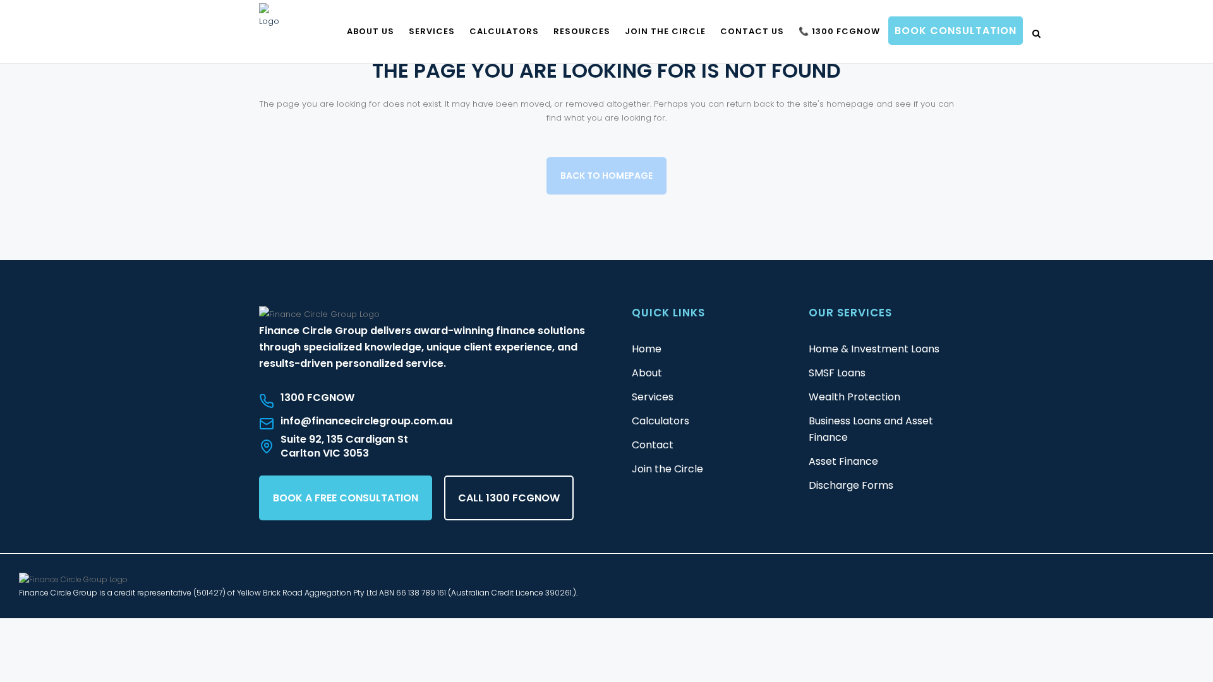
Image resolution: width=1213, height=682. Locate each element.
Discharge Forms (851, 485)
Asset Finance (843, 461)
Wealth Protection (854, 397)
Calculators (660, 421)
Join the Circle (667, 469)
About (647, 373)
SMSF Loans (837, 373)
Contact (652, 445)
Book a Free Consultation (345, 498)
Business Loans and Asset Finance (871, 429)
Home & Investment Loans (874, 349)
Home (646, 349)
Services (652, 397)
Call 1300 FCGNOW (509, 498)
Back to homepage (606, 175)
